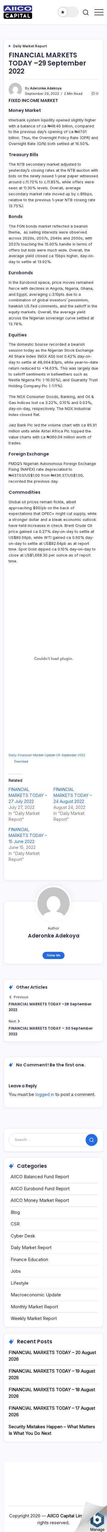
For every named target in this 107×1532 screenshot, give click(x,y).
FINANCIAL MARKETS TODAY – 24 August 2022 (73, 795)
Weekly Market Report (34, 1318)
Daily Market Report (31, 1247)
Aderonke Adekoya (46, 88)
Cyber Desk (23, 1236)
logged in (44, 1094)
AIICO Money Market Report (40, 1200)
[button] (68, 12)
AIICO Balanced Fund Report (40, 1176)
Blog (15, 1212)
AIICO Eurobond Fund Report (40, 1188)
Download (21, 761)
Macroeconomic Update (36, 1295)
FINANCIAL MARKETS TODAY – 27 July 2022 (28, 795)
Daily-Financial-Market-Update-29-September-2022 (47, 755)
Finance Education (29, 1259)
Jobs (16, 1271)
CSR (15, 1224)
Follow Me (53, 955)
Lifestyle (20, 1283)
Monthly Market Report (34, 1307)
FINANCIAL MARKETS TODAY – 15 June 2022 (28, 835)
